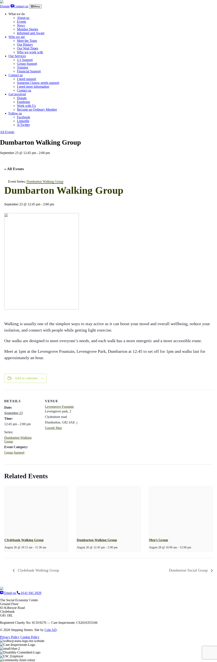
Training (22, 67)
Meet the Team (27, 40)
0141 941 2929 (30, 593)
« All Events (14, 169)
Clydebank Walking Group (24, 540)
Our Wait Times (27, 48)
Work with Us (26, 105)
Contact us (21, 6)
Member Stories (27, 29)
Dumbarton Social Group (189, 570)
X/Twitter (23, 125)
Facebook (23, 117)
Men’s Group (158, 540)
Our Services (17, 56)
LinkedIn (23, 121)
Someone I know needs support (38, 83)
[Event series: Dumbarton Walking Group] (119, 547)
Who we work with (30, 52)
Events (21, 21)
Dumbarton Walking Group (97, 540)
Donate (5, 6)
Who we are (16, 37)
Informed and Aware (31, 33)
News (21, 25)
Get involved (17, 94)
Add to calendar (26, 378)
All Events (7, 132)
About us (23, 18)
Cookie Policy (29, 637)
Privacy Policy (9, 637)
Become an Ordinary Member (37, 109)
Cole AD (51, 630)
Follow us (15, 113)
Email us (10, 593)
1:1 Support (25, 60)
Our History (25, 44)
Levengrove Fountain (59, 406)
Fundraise (23, 102)
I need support (26, 79)
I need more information (33, 86)
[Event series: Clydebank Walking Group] (47, 547)
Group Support (27, 63)
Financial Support (29, 71)
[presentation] (36, 510)
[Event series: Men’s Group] (192, 547)
